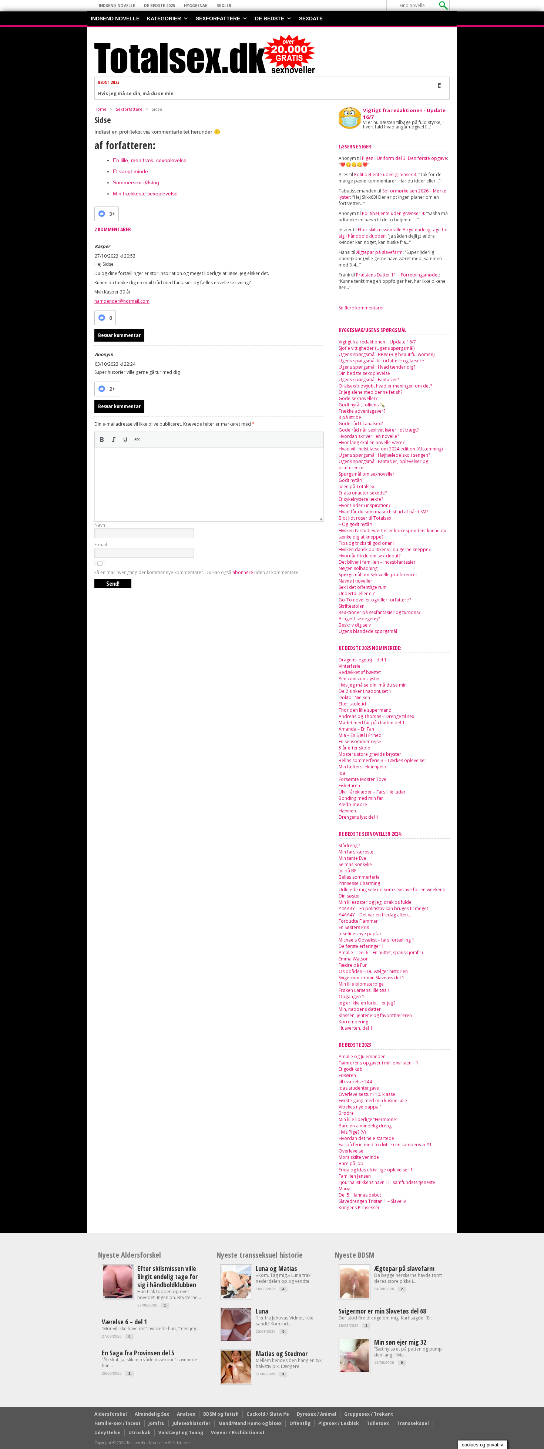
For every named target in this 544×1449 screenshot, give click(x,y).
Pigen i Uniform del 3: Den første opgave (404, 158)
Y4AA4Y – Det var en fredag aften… (375, 915)
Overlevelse (351, 1151)
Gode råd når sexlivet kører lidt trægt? (379, 430)
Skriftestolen (352, 606)
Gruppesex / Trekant (368, 1414)
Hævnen (347, 811)
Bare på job (351, 1163)
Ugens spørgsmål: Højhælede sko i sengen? (384, 455)
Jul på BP (348, 871)
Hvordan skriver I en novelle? (369, 436)
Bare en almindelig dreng (365, 1126)
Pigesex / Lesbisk (338, 1423)
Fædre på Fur (353, 965)
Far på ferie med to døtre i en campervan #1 (385, 1144)
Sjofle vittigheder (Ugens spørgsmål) (376, 348)
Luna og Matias (276, 1268)
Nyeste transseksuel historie (259, 1255)
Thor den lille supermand (365, 710)
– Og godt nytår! (355, 524)
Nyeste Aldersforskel (129, 1255)
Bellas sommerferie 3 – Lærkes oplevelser (382, 760)
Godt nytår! (350, 480)
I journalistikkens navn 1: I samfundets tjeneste (387, 1182)
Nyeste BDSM (355, 1255)
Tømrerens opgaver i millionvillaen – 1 (379, 1063)
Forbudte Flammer (358, 921)
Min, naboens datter (360, 1009)
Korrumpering (353, 1022)
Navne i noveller (355, 581)
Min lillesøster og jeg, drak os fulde (375, 902)
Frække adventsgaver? (362, 411)
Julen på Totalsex (356, 486)
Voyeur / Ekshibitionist (238, 1432)
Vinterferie (349, 666)
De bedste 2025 (159, 5)
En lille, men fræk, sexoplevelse (150, 160)
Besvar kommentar (119, 335)
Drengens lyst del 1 (359, 817)
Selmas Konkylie (355, 864)
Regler (223, 5)
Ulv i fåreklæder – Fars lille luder (372, 792)
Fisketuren (349, 785)
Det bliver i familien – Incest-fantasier (377, 562)
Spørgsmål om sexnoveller (366, 474)
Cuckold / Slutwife (267, 1414)
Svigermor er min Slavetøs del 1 (371, 978)
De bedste (269, 18)
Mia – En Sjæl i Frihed (360, 735)
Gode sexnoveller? (358, 398)
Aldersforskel (110, 1414)
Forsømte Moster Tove (362, 779)
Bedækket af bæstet (360, 672)
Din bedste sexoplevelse (364, 373)
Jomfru (156, 1423)
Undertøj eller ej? (357, 593)
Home (100, 109)
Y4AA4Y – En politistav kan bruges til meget (383, 908)
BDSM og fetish (221, 1414)
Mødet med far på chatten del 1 (372, 723)
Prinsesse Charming (359, 883)
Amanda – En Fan (356, 729)
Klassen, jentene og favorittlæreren (375, 1015)
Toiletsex (378, 1423)
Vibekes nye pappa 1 (360, 1107)
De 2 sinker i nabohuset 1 (127, 95)
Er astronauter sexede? (363, 493)
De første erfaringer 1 (361, 946)
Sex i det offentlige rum (363, 587)
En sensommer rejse (360, 741)
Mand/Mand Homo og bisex (250, 1423)
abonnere (242, 572)
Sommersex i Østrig (136, 182)
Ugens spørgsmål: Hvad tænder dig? (377, 367)
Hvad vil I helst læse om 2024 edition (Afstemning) (391, 449)
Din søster (349, 896)
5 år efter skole (354, 748)
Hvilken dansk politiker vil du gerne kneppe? (384, 549)
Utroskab (139, 1432)
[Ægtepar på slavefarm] (354, 1297)
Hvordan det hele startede (366, 1138)
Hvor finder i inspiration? (364, 505)
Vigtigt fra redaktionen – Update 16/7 (377, 342)
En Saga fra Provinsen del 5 (138, 1353)
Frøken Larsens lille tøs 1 (364, 990)
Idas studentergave (359, 1088)
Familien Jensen (355, 1176)
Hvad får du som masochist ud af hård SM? (383, 512)
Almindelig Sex (152, 1414)
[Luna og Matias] (236, 1297)
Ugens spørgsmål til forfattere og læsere (381, 361)
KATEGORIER (164, 18)
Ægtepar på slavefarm (379, 252)
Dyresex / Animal (316, 1414)
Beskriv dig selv (355, 625)
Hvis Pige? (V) (352, 1132)
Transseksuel (413, 1423)
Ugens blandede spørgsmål (368, 631)
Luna (262, 1311)
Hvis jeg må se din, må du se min (373, 685)
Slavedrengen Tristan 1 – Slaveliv (372, 1201)
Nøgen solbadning (358, 568)
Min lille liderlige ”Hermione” (368, 1119)
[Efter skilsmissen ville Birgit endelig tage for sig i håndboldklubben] (117, 1297)
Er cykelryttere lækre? (361, 499)
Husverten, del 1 (356, 1028)
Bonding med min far (361, 798)
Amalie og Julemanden (362, 1056)
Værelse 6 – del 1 (124, 1322)
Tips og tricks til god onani (366, 543)
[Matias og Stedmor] (236, 1382)
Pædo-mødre (353, 804)
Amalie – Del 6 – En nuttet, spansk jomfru (381, 952)
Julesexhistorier (191, 1423)
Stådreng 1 (350, 845)
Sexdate (311, 18)
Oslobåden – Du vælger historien (373, 971)
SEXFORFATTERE (218, 18)
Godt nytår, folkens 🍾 (362, 405)
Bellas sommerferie (359, 877)
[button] (102, 439)
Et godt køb (351, 1069)
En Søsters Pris (354, 927)
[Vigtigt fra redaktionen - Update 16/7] (350, 117)
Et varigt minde (130, 171)
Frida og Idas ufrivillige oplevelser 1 (376, 1170)
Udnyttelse (107, 1432)
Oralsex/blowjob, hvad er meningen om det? (385, 386)
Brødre (346, 1113)
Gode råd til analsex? (361, 423)
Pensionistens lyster (359, 678)
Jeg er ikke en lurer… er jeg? (367, 1003)
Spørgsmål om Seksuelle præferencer (378, 574)
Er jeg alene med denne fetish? (370, 392)
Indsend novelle (117, 5)
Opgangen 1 (352, 996)
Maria (344, 1188)
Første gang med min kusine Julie (373, 1100)
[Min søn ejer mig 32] (354, 1370)
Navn (99, 525)
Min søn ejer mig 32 (400, 1342)
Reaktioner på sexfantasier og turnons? (379, 612)
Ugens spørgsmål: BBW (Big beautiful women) (386, 354)
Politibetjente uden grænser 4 (385, 174)
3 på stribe (350, 417)
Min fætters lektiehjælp (362, 767)
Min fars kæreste (356, 852)
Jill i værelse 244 (355, 1082)
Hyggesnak (196, 5)
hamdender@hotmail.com (122, 301)
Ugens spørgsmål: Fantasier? (369, 379)
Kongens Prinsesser (359, 1207)
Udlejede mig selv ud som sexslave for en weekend (392, 889)
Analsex (186, 1414)
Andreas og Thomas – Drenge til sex (376, 716)
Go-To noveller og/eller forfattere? (375, 600)
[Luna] (236, 1339)
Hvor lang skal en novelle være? (371, 442)
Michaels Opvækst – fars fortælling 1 (376, 940)
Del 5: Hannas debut (360, 1195)
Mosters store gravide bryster (370, 754)
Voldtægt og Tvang (180, 1432)
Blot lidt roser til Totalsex (365, 518)
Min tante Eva (352, 858)
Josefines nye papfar (360, 933)
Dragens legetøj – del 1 (363, 660)
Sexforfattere (129, 109)
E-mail (100, 544)
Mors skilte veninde (359, 1157)
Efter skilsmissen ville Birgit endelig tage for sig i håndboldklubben (167, 1276)
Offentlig (299, 1423)
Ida (342, 773)
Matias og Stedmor (282, 1353)
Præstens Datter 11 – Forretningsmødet (397, 275)
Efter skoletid (352, 704)
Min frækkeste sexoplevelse (145, 194)
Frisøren (347, 1075)
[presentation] (102, 439)
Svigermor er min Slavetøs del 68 (382, 1311)
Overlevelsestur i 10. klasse (367, 1094)
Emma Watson (354, 959)
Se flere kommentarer (361, 308)
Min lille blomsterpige (361, 984)
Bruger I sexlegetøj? (359, 619)
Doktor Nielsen (354, 697)
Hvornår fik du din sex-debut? (369, 556)
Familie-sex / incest (117, 1423)
